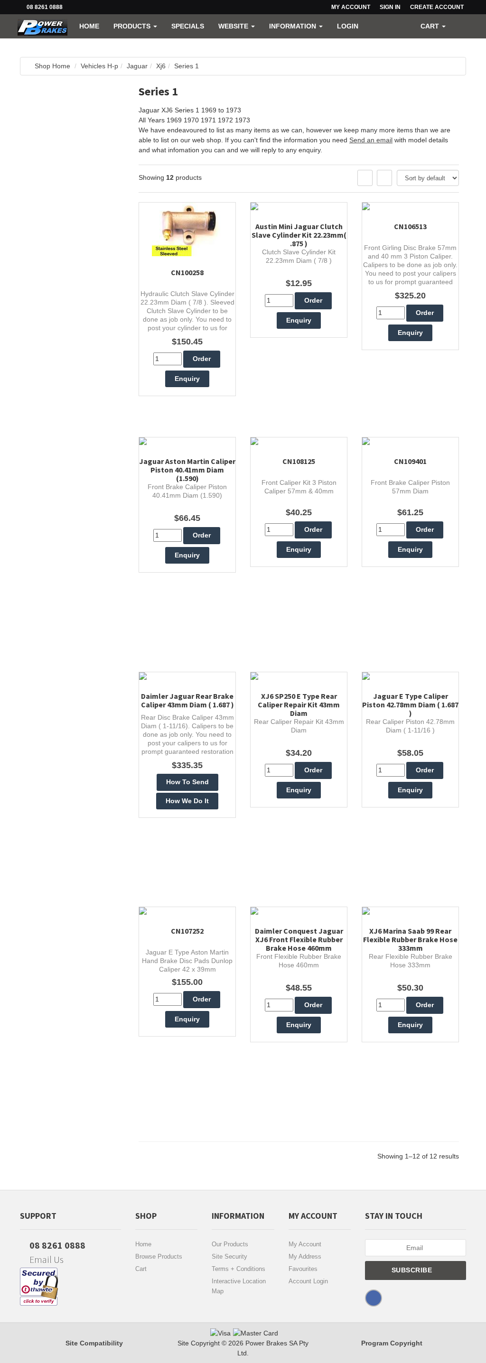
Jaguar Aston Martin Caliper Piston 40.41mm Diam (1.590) (187, 469)
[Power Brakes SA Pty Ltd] (42, 26)
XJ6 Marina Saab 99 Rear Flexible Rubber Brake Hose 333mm (410, 939)
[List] (384, 178)
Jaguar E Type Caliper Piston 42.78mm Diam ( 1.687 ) (410, 704)
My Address (305, 1256)
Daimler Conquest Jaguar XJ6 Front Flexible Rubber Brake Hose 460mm (299, 939)
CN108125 (298, 461)
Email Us (46, 1259)
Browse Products (158, 1256)
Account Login (308, 1281)
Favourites (303, 1268)
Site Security (229, 1256)
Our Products (230, 1244)
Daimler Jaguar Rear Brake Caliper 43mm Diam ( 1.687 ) (187, 700)
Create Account (437, 7)
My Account (305, 1244)
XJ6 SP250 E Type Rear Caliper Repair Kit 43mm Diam (299, 704)
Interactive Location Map (239, 1286)
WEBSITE (234, 26)
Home (89, 26)
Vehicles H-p (99, 66)
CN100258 (187, 272)
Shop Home (52, 66)
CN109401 (410, 461)
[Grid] (365, 178)
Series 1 (186, 66)
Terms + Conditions (238, 1268)
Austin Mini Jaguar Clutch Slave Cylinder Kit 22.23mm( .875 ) (299, 235)
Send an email (371, 140)
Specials (187, 26)
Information (293, 26)
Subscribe (413, 1270)
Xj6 (161, 66)
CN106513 (410, 226)
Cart (141, 1268)
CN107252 (187, 931)
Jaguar (137, 66)
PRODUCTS (132, 26)
